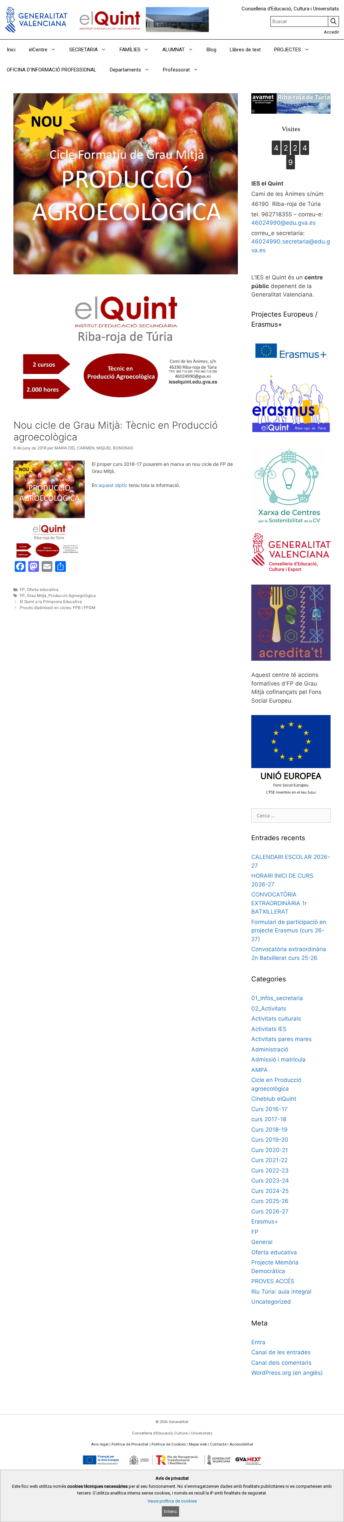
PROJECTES (287, 50)
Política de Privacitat (130, 1444)
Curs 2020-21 (269, 1150)
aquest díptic (112, 485)
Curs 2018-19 (269, 1129)
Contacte (218, 1444)
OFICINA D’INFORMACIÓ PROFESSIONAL (51, 70)
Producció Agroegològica (72, 595)
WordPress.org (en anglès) (287, 1372)
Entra (258, 1342)
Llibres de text (245, 50)
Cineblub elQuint (273, 1098)
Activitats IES (269, 1029)
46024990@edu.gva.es (283, 222)
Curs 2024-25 (270, 1191)
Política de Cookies (169, 1444)
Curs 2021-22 (269, 1160)
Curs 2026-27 (270, 1211)
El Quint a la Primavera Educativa (51, 601)
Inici (11, 50)
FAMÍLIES (130, 50)
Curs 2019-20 (269, 1139)
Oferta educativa (42, 589)
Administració (269, 1049)
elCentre (38, 50)
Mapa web (198, 1444)
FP (22, 589)
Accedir (331, 32)
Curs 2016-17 (269, 1109)
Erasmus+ (264, 1221)
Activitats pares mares (281, 1039)
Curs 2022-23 (270, 1170)
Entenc (170, 1511)
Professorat (176, 70)
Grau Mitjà (36, 595)
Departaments (125, 70)
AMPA (259, 1070)
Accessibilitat (241, 1444)
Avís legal (100, 1444)
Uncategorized (271, 1301)
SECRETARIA (83, 50)
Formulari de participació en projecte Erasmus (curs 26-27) (288, 930)
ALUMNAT (173, 50)
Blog (211, 50)
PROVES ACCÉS (272, 1281)
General (261, 1242)
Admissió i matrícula (278, 1059)
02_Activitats (268, 1008)
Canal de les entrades (281, 1352)
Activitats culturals (276, 1018)
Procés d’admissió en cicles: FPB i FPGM (57, 607)
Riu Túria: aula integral (281, 1291)
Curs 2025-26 (270, 1201)
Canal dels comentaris (281, 1362)
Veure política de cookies (172, 1501)
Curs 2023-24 (270, 1180)
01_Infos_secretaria (277, 998)
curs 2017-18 (268, 1119)
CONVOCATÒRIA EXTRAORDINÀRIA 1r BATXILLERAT (279, 903)
